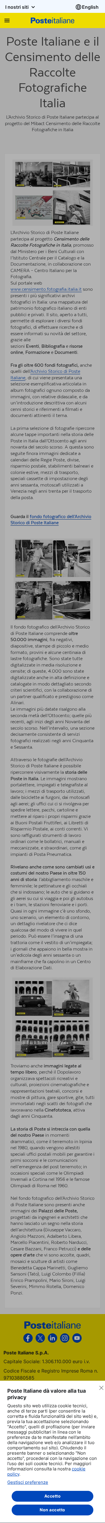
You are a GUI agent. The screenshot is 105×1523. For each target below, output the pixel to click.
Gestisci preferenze (27, 1482)
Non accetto (52, 1509)
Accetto (52, 1495)
